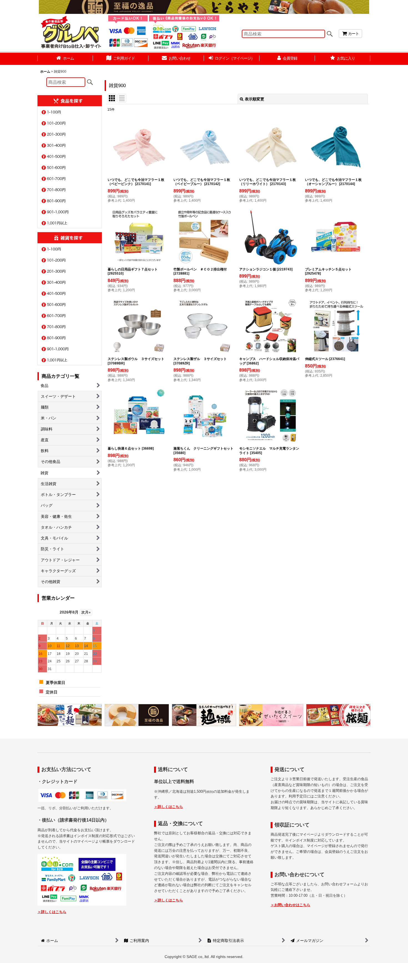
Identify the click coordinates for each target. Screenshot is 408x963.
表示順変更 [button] (254, 99)
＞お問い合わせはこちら (290, 905)
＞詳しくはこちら (51, 912)
